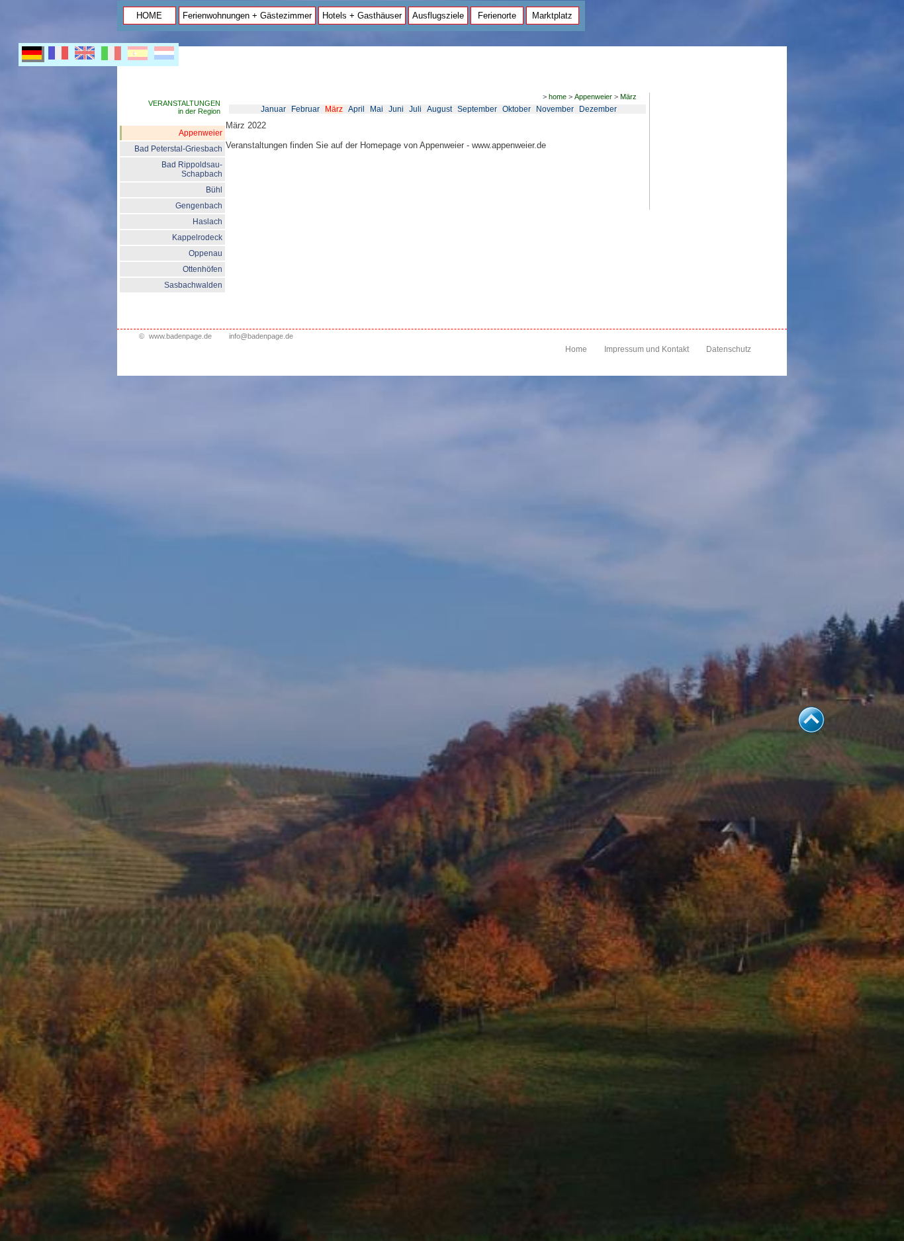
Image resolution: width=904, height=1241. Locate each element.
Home (576, 349)
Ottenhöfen (202, 269)
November (555, 109)
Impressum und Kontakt (646, 349)
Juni (396, 109)
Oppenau (205, 253)
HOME (149, 16)
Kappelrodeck (197, 237)
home (557, 97)
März (628, 97)
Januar (273, 109)
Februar (305, 109)
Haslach (207, 221)
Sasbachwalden (193, 285)
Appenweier (200, 133)
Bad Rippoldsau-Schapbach (191, 169)
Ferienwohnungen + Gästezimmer (247, 16)
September (477, 109)
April (356, 109)
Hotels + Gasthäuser (362, 16)
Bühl (214, 189)
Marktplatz (552, 16)
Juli (415, 109)
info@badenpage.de (261, 336)
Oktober (516, 109)
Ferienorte (497, 16)
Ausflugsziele (438, 16)
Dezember (598, 109)
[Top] (811, 729)
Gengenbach (198, 205)
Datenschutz (728, 349)
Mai (376, 109)
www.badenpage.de (180, 336)
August (439, 109)
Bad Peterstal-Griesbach (178, 148)
